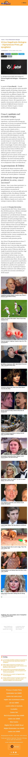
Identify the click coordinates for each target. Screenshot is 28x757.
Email (10, 56)
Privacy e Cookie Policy (14, 690)
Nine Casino (14, 722)
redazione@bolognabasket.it (16, 742)
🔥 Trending (4, 657)
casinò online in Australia (14, 706)
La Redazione (4, 50)
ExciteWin (14, 709)
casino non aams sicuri (14, 696)
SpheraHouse (16, 754)
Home (2, 39)
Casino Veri (14, 712)
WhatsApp (15, 53)
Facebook (8, 53)
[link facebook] (13, 752)
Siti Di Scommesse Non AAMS (14, 715)
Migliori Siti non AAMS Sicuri (14, 725)
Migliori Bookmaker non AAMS (14, 728)
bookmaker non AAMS (14, 693)
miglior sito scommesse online (14, 699)
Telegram (22, 53)
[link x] (11, 752)
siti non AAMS (14, 703)
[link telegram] (15, 752)
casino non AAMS (14, 719)
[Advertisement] (14, 22)
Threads (4, 56)
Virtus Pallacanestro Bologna (13, 39)
